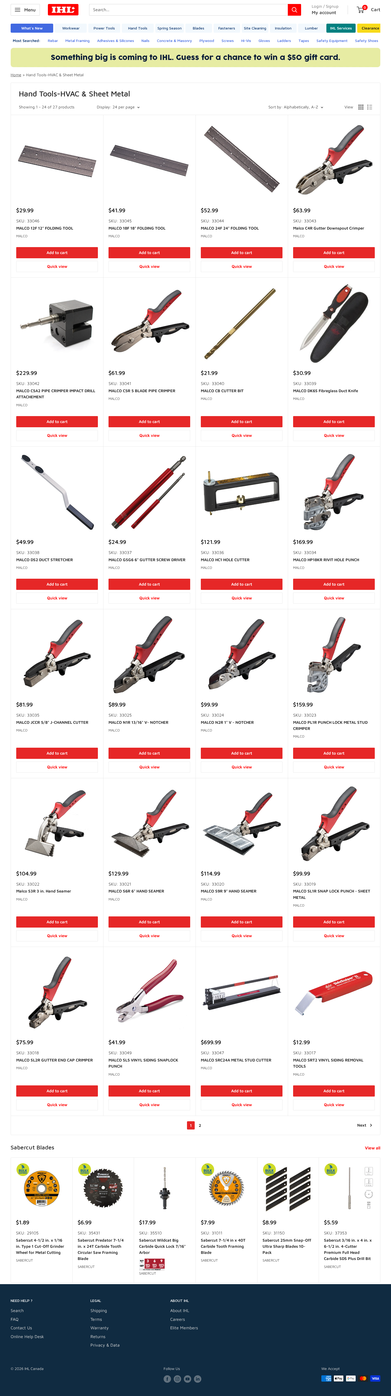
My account (324, 12)
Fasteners (226, 28)
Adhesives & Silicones (115, 40)
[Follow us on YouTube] (187, 1379)
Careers (177, 1319)
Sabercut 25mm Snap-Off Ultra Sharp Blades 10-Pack (287, 1246)
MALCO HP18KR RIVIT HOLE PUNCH (326, 559)
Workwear (71, 28)
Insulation (283, 28)
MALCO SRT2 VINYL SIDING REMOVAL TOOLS (328, 1063)
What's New (32, 28)
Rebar (53, 40)
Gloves (264, 40)
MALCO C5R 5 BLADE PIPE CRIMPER (142, 390)
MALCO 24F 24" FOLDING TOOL (230, 228)
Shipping (98, 1310)
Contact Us (21, 1327)
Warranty (99, 1327)
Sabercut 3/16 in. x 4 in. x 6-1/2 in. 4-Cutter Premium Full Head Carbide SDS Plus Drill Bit (348, 1249)
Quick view (57, 266)
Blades (198, 28)
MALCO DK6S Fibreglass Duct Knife (325, 390)
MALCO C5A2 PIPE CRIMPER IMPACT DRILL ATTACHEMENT (55, 393)
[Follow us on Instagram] (177, 1379)
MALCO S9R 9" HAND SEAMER (228, 891)
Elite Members (184, 1327)
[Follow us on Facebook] (167, 1379)
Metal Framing (77, 40)
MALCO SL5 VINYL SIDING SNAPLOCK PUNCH (143, 1063)
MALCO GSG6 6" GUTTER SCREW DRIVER (147, 559)
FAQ (15, 1319)
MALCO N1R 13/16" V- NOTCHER (138, 722)
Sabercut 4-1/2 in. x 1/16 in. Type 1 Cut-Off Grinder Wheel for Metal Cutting (40, 1246)
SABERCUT (24, 1260)
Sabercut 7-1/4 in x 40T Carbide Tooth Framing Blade (223, 1246)
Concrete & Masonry (174, 40)
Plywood (206, 40)
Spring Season (169, 28)
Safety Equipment (332, 40)
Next (361, 1125)
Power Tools (104, 28)
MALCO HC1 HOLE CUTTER (225, 559)
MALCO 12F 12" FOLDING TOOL (44, 228)
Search (17, 1310)
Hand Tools (137, 28)
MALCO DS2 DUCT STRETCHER (44, 559)
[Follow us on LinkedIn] (197, 1379)
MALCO (21, 236)
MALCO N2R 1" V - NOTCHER (227, 722)
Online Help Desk (27, 1336)
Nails (145, 40)
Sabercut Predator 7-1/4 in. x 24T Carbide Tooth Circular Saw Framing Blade (101, 1249)
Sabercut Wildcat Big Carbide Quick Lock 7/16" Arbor (162, 1246)
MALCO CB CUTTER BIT (222, 390)
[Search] (294, 10)
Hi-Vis (246, 40)
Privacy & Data (105, 1345)
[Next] (380, 1220)
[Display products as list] (369, 107)
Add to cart (57, 252)
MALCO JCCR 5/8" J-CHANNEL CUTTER (52, 722)
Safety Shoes (366, 40)
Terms (96, 1319)
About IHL (179, 1310)
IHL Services (341, 28)
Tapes (303, 40)
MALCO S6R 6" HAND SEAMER (136, 891)
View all (373, 1147)
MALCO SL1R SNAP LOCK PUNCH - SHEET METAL (331, 894)
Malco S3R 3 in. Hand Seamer (43, 891)
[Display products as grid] (361, 107)
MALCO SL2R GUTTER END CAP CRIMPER (54, 1060)
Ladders (284, 40)
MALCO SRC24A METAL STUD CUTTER (236, 1060)
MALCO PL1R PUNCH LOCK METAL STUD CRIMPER (330, 725)
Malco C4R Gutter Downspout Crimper (328, 228)
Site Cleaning (255, 28)
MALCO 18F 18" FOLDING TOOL (137, 228)
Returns (97, 1336)
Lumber (311, 28)
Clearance (370, 28)
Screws (228, 40)
